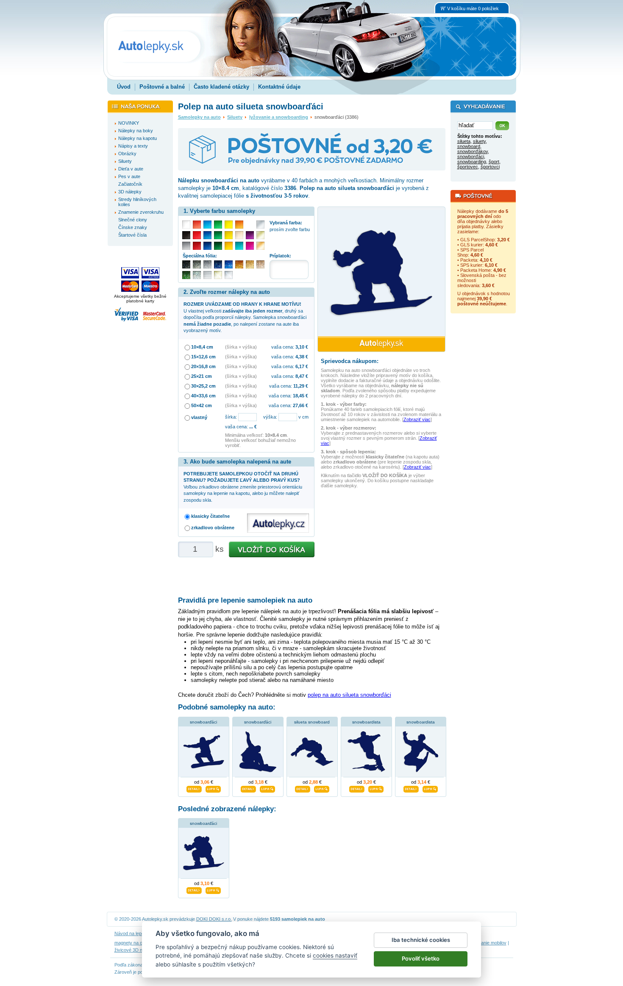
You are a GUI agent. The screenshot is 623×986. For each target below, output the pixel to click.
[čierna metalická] (186, 264)
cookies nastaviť (335, 955)
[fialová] (250, 235)
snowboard (468, 146)
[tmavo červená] (197, 246)
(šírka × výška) (241, 346)
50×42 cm (201, 405)
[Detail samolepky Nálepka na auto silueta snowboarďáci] (194, 787)
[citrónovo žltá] (229, 224)
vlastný (199, 417)
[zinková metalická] (197, 264)
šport (494, 161)
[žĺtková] (229, 246)
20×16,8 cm (203, 366)
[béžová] (239, 235)
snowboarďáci (203, 722)
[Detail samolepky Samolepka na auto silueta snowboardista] (411, 787)
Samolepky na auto (199, 117)
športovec (467, 166)
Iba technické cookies (421, 939)
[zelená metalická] (186, 275)
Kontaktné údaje (279, 87)
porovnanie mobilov (486, 942)
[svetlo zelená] (218, 224)
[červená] (197, 235)
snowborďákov (472, 151)
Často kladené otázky (221, 87)
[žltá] (229, 235)
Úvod (124, 87)
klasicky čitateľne (210, 516)
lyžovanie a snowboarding (278, 117)
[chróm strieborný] (229, 275)
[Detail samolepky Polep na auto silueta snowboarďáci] (194, 889)
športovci (490, 166)
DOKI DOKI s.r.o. (214, 919)
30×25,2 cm (203, 385)
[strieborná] (260, 224)
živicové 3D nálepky (135, 949)
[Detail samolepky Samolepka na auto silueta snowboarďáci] (248, 787)
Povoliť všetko (420, 958)
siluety (479, 141)
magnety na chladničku (138, 942)
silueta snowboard (312, 722)
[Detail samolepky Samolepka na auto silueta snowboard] (302, 787)
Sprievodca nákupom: (349, 361)
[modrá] (207, 235)
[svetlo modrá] (207, 224)
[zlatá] (260, 235)
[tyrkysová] (239, 246)
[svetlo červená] (197, 224)
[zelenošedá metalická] (197, 275)
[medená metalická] (239, 264)
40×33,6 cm (203, 395)
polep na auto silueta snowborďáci (349, 695)
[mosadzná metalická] (260, 264)
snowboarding (471, 161)
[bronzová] (260, 246)
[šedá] (186, 246)
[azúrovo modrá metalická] (229, 264)
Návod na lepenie (132, 933)
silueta (463, 141)
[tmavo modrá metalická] (218, 264)
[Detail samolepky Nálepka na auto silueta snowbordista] (356, 787)
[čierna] (186, 235)
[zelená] (218, 235)
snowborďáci (470, 156)
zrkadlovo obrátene (212, 527)
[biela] (186, 224)
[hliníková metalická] (207, 264)
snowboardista (366, 722)
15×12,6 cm (203, 356)
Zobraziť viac (417, 419)
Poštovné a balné (162, 87)
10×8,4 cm (202, 346)
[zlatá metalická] (250, 264)
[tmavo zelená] (218, 246)
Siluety (234, 117)
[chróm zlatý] (218, 275)
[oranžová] (239, 224)
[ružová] (250, 246)
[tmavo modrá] (207, 246)
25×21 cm (201, 376)
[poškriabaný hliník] (207, 275)
